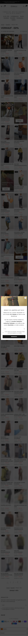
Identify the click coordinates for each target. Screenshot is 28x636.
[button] (14, 336)
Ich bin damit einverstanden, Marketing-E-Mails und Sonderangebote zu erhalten (15, 332)
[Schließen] (25, 298)
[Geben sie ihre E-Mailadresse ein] (24, 328)
